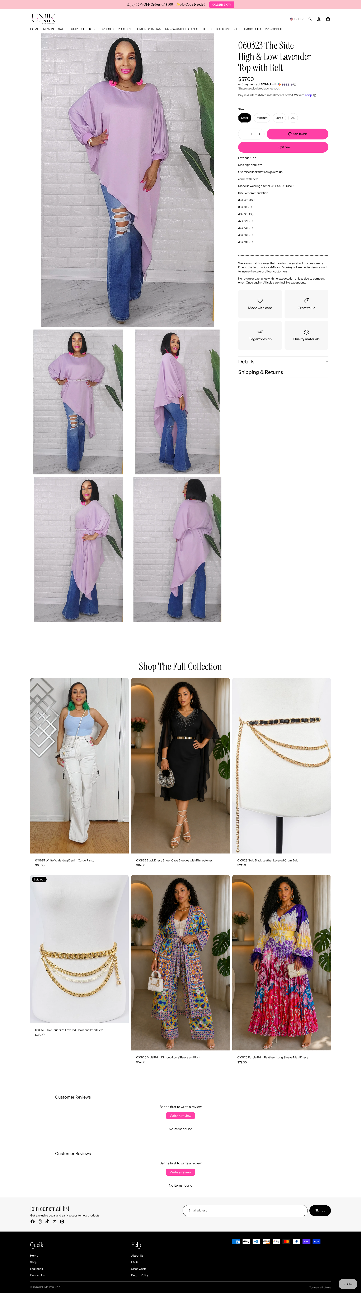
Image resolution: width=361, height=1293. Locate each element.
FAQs (134, 1262)
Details (246, 362)
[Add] (324, 847)
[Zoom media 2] (78, 402)
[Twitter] (54, 1221)
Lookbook (36, 1269)
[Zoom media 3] (177, 402)
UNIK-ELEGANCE (49, 1287)
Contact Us (37, 1275)
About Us (137, 1255)
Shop (33, 1262)
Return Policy (140, 1275)
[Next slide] (122, 765)
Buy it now (283, 147)
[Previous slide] (36, 765)
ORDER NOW (221, 4)
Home (34, 1255)
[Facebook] (32, 1221)
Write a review (180, 1116)
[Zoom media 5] (177, 549)
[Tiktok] (47, 1221)
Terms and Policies (320, 1287)
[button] (283, 84)
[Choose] (122, 847)
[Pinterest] (62, 1221)
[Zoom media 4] (78, 549)
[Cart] (328, 19)
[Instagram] (39, 1221)
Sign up (320, 1210)
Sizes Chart (138, 1269)
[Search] (310, 19)
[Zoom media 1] (128, 180)
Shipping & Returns (260, 372)
